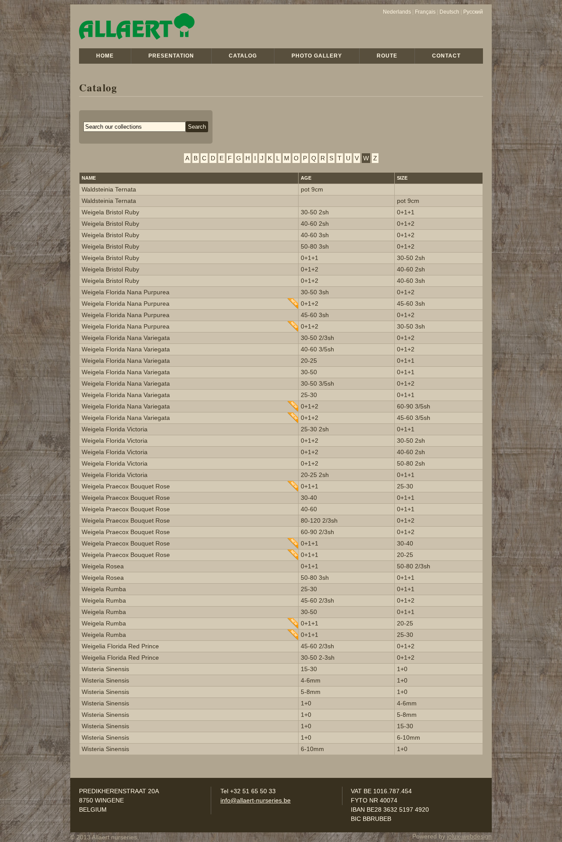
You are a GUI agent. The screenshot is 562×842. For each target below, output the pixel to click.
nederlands (397, 12)
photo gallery (317, 56)
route (387, 56)
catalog (243, 56)
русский (473, 12)
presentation (171, 56)
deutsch (449, 12)
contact (446, 56)
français (425, 12)
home (105, 56)
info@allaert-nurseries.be (255, 800)
